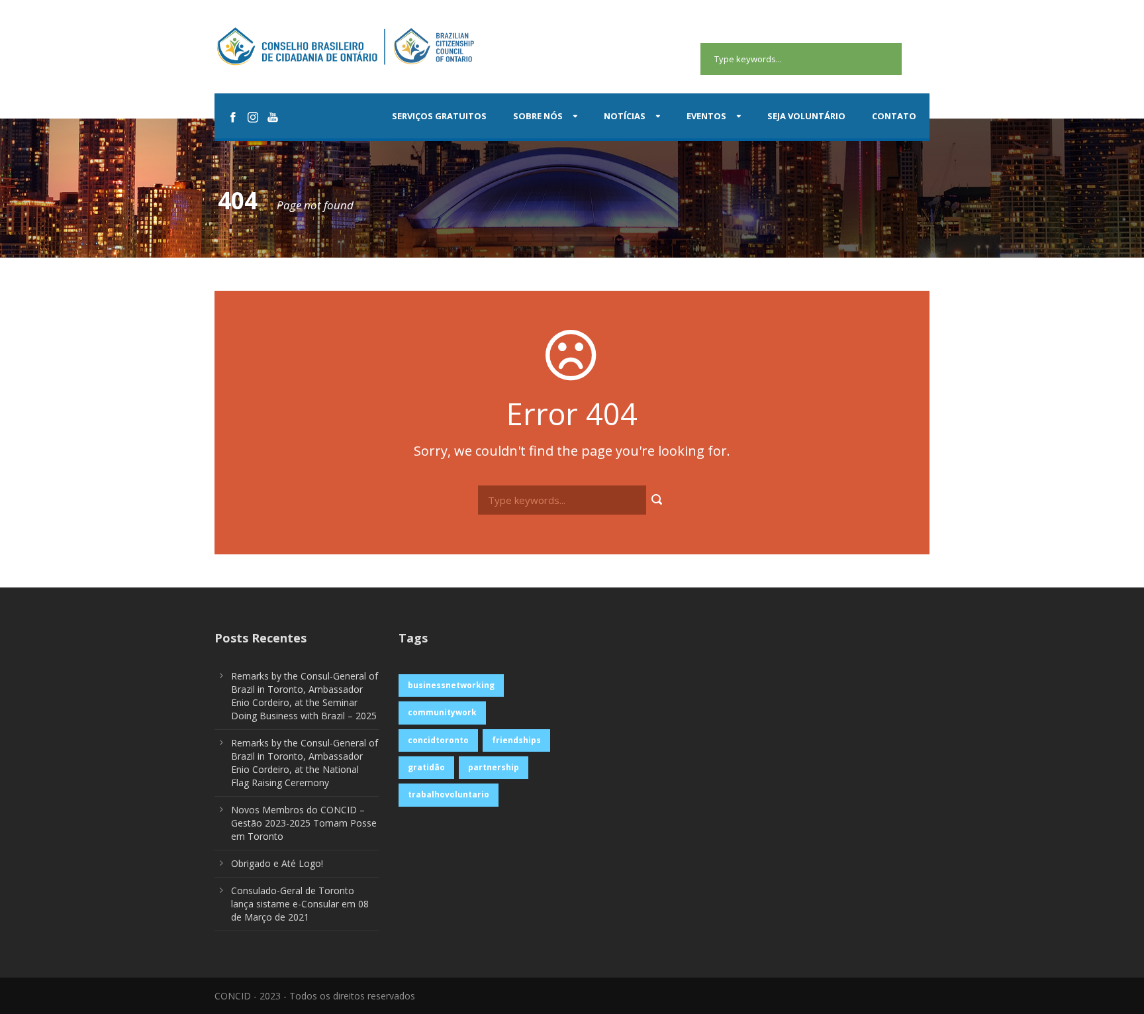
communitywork (442, 712)
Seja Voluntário (806, 116)
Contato (894, 116)
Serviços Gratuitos (439, 116)
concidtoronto (438, 740)
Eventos (706, 116)
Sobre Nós (538, 116)
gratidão (426, 767)
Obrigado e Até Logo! (277, 863)
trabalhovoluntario (448, 794)
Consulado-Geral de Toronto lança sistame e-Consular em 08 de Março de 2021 (300, 903)
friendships (516, 740)
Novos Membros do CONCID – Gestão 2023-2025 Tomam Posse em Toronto (304, 822)
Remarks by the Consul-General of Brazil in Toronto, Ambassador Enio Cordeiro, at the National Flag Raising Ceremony (304, 762)
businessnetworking (451, 685)
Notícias (624, 116)
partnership (493, 767)
